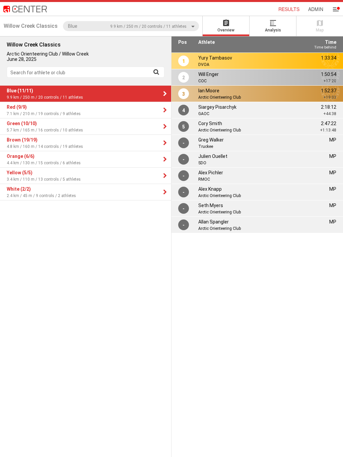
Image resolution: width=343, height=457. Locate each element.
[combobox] (131, 26)
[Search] (156, 72)
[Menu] (336, 9)
